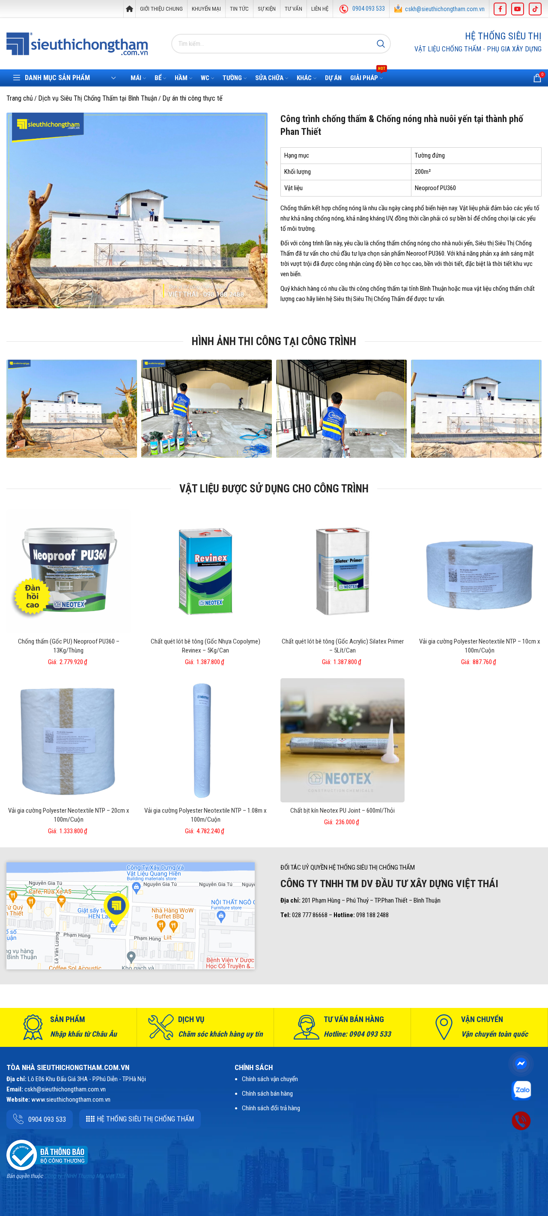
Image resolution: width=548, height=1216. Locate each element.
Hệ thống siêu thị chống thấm (145, 1119)
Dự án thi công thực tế (192, 98)
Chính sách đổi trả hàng (271, 1108)
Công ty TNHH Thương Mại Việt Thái (84, 1176)
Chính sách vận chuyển (270, 1079)
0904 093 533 (368, 8)
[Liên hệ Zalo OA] (521, 1090)
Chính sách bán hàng (267, 1093)
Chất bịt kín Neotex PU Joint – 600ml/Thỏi (342, 810)
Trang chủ (19, 98)
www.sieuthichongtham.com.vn (70, 1099)
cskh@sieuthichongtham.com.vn (445, 9)
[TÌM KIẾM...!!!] (381, 44)
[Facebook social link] (500, 9)
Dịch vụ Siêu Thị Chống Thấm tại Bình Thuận (97, 98)
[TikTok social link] (535, 9)
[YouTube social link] (517, 9)
